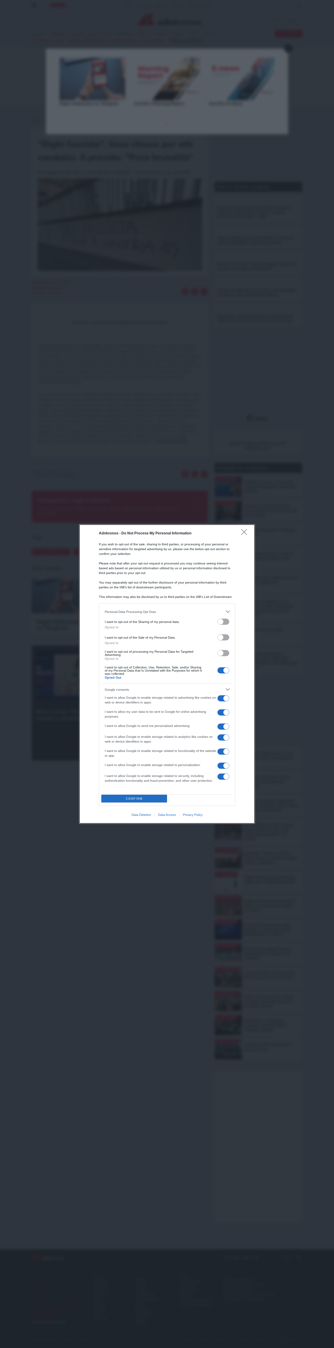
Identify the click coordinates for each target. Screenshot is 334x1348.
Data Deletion (141, 815)
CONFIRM (134, 798)
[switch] (223, 622)
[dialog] (167, 674)
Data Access (167, 815)
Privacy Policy (193, 815)
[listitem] (167, 611)
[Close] (245, 533)
